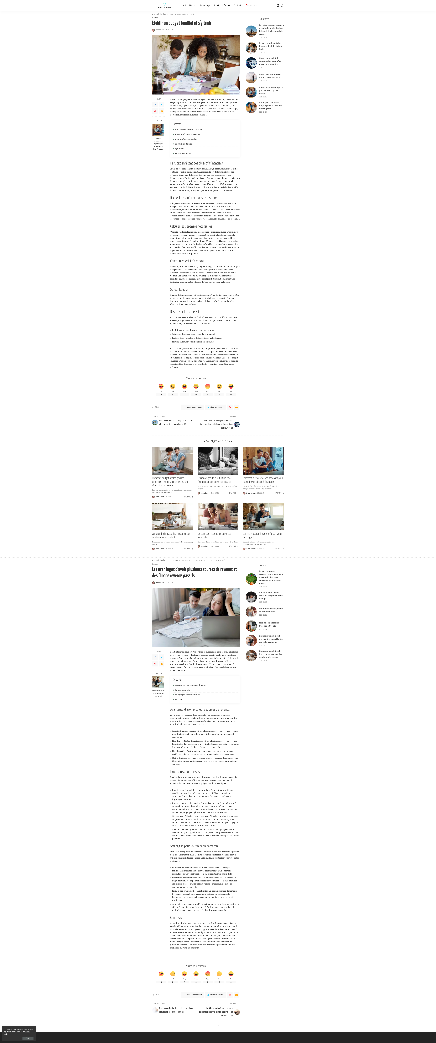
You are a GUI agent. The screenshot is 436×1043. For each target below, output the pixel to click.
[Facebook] (155, 104)
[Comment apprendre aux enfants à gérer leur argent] (263, 516)
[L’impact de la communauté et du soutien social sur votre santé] (251, 77)
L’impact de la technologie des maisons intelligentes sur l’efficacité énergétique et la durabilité (271, 61)
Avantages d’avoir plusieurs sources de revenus (190, 685)
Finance (155, 18)
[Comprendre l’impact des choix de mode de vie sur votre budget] (172, 516)
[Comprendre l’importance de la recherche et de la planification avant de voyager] (251, 597)
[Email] (161, 111)
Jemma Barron (160, 30)
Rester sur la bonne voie (183, 154)
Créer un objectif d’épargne (183, 144)
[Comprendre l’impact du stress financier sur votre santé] (251, 626)
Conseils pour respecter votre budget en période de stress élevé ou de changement (270, 106)
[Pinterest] (155, 111)
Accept (28, 1038)
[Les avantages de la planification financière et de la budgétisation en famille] (251, 48)
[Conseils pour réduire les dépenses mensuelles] (218, 516)
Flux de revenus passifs (182, 690)
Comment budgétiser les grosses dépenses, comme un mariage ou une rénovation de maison (170, 482)
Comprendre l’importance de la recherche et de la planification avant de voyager (271, 596)
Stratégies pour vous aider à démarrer (187, 695)
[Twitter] (161, 104)
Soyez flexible (179, 149)
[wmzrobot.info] (164, 6)
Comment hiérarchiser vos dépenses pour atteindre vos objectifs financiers (158, 143)
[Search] (282, 5)
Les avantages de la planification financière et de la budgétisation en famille (271, 46)
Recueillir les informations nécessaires (187, 134)
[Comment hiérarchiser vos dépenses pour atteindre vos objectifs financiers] (158, 130)
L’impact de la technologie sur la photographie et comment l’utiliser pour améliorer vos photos (271, 639)
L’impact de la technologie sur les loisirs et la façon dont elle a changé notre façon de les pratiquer (271, 654)
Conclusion (178, 700)
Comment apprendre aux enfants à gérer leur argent (158, 693)
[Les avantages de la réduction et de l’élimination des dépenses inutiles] (218, 461)
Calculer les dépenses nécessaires (186, 139)
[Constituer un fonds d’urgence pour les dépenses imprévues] (251, 611)
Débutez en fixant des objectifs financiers (188, 130)
